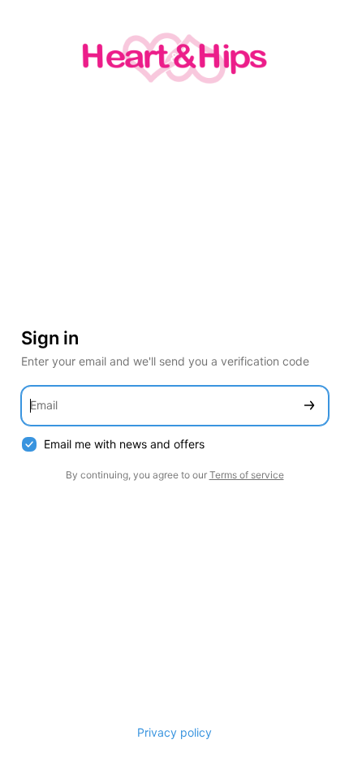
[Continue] (309, 405)
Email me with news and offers (124, 444)
